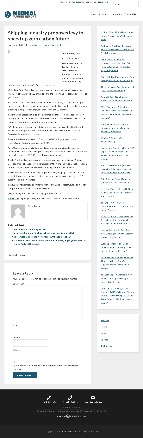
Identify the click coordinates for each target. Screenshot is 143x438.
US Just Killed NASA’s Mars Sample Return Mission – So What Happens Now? (117, 36)
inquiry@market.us (75, 2)
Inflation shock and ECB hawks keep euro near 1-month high (44, 233)
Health (104, 326)
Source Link (13, 198)
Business (105, 320)
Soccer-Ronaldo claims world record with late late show (42, 236)
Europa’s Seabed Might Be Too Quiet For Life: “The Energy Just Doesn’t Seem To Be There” (116, 247)
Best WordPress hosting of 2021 (30, 229)
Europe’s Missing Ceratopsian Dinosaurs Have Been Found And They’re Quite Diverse (116, 128)
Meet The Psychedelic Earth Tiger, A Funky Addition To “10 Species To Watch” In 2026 (117, 193)
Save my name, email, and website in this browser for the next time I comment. (45, 367)
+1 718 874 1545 (102, 2)
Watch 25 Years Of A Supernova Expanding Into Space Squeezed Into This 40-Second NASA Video (116, 169)
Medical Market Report (25, 14)
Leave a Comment (52, 45)
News (22, 255)
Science (104, 339)
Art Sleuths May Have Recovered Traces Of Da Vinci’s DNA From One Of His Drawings (117, 49)
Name (16, 325)
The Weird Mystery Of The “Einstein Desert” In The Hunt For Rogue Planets (117, 206)
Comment (18, 283)
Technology (106, 346)
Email (16, 337)
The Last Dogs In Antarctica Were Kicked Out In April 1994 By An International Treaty (117, 278)
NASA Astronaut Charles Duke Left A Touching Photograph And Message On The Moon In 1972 (117, 220)
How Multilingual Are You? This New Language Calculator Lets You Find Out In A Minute (117, 234)
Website (17, 349)
